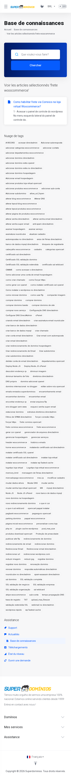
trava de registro (13, 600)
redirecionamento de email (18, 544)
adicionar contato (51, 148)
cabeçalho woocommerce (18, 249)
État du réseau (16, 654)
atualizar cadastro (37, 234)
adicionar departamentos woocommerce (25, 153)
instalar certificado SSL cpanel (20, 453)
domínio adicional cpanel (32, 381)
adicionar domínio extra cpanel (20, 163)
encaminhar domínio (15, 397)
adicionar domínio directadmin (20, 158)
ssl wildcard (39, 590)
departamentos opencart (53, 361)
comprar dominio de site (43, 305)
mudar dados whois (15, 483)
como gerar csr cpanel (16, 285)
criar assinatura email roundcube (49, 320)
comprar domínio (14, 300)
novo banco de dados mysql (49, 493)
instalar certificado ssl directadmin (22, 458)
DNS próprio (11, 381)
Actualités (13, 634)
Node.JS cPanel (24, 493)
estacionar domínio (15, 412)
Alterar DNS (39, 199)
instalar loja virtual (49, 458)
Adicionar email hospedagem (19, 178)
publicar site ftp (13, 539)
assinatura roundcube (16, 234)
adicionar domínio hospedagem (21, 173)
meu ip (40, 478)
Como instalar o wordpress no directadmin (25, 290)
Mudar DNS (32, 483)
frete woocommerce (46, 427)
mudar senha (47, 483)
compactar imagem (56, 295)
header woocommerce (16, 442)
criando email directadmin (18, 320)
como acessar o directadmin (29, 270)
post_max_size (48, 529)
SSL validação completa (31, 579)
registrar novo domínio (16, 564)
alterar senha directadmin (17, 219)
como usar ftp (37, 295)
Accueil (7, 29)
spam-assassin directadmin (47, 574)
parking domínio (13, 518)
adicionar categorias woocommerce (22, 148)
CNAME (9, 270)
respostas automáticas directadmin (40, 569)
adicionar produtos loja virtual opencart (24, 183)
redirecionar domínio (44, 544)
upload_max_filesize (40, 600)
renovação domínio (39, 564)
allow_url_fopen (37, 193)
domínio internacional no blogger (21, 386)
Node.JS (10, 493)
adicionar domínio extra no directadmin (24, 168)
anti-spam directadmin (43, 224)
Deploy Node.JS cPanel (35, 366)
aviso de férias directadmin (49, 239)
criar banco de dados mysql (18, 331)
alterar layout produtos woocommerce (23, 209)
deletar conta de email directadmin (22, 361)
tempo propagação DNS (53, 595)
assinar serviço (36, 229)
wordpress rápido (14, 610)
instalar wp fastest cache (42, 463)
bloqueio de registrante (53, 244)
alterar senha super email (17, 224)
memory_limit (12, 473)
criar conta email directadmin (19, 336)
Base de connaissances (25, 29)
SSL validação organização (18, 590)
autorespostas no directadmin (19, 239)
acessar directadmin (27, 143)
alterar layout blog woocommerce (21, 204)
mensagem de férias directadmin (37, 473)
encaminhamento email (50, 392)
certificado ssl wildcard (52, 265)
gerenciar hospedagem (17, 437)
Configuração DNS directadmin (43, 310)
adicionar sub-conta (51, 188)
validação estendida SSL (17, 605)
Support (12, 627)
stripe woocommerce (16, 595)
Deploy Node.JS (13, 366)
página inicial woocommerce (19, 524)
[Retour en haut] (35, 763)
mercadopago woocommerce (20, 478)
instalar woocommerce (16, 463)
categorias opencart (54, 249)
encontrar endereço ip (16, 402)
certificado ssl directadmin (18, 254)
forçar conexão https (44, 417)
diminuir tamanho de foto (17, 376)
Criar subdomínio (47, 351)
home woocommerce (16, 447)
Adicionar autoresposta (51, 143)
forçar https (11, 422)
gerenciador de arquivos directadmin (41, 432)
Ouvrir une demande (19, 660)
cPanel (39, 315)
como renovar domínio (16, 295)
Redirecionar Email (14, 549)
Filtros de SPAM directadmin (19, 417)
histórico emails (38, 442)
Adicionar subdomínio (16, 193)
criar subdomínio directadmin (19, 356)
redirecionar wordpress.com (37, 554)
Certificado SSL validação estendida (22, 265)
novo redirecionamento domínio (21, 503)
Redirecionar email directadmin (41, 549)
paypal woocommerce (34, 518)
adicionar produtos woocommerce (22, 188)
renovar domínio (13, 569)
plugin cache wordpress (27, 529)
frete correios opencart (30, 422)
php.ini (9, 529)
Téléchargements (18, 647)
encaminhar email (37, 397)
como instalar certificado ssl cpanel (47, 285)
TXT (26, 600)
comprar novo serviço (16, 310)
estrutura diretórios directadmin (41, 412)
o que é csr (44, 503)
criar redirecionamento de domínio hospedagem (28, 346)
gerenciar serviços (39, 437)
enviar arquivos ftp (38, 402)
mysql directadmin (55, 488)
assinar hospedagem (15, 229)
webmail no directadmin (43, 605)
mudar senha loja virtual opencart (21, 488)
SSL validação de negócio (17, 585)
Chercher (35, 65)
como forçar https (37, 280)
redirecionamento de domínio (38, 539)
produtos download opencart (19, 534)
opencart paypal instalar (38, 508)
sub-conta (33, 595)
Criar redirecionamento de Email (21, 351)
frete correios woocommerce (19, 427)
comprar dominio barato (17, 305)
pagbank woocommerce (17, 513)
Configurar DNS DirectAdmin (19, 315)
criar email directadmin (16, 341)
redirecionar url (13, 554)
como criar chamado (15, 280)
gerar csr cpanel (13, 432)
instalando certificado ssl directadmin (47, 447)
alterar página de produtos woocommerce (25, 214)
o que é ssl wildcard (15, 508)
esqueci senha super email (43, 407)
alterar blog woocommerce (18, 199)
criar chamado (41, 331)
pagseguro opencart (41, 513)
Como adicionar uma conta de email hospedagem (29, 275)
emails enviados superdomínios (20, 392)
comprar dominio (34, 300)
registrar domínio (46, 559)
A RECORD (10, 143)
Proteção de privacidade (47, 534)
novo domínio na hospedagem (20, 498)
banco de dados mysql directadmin (22, 244)
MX (41, 488)
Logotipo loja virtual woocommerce (43, 468)
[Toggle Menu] (5, 6)
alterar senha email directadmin (47, 219)
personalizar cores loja (46, 524)
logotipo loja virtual (14, 468)
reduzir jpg (29, 559)
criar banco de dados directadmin (21, 325)
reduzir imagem (13, 559)
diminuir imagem (38, 371)
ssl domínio (11, 579)
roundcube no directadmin (18, 574)
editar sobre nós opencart (53, 386)
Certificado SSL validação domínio (21, 260)
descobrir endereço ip (16, 371)
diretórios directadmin (43, 376)
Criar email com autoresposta (50, 336)
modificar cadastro (56, 478)
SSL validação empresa (43, 585)
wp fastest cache (33, 610)
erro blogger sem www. (16, 407)
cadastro (38, 249)
